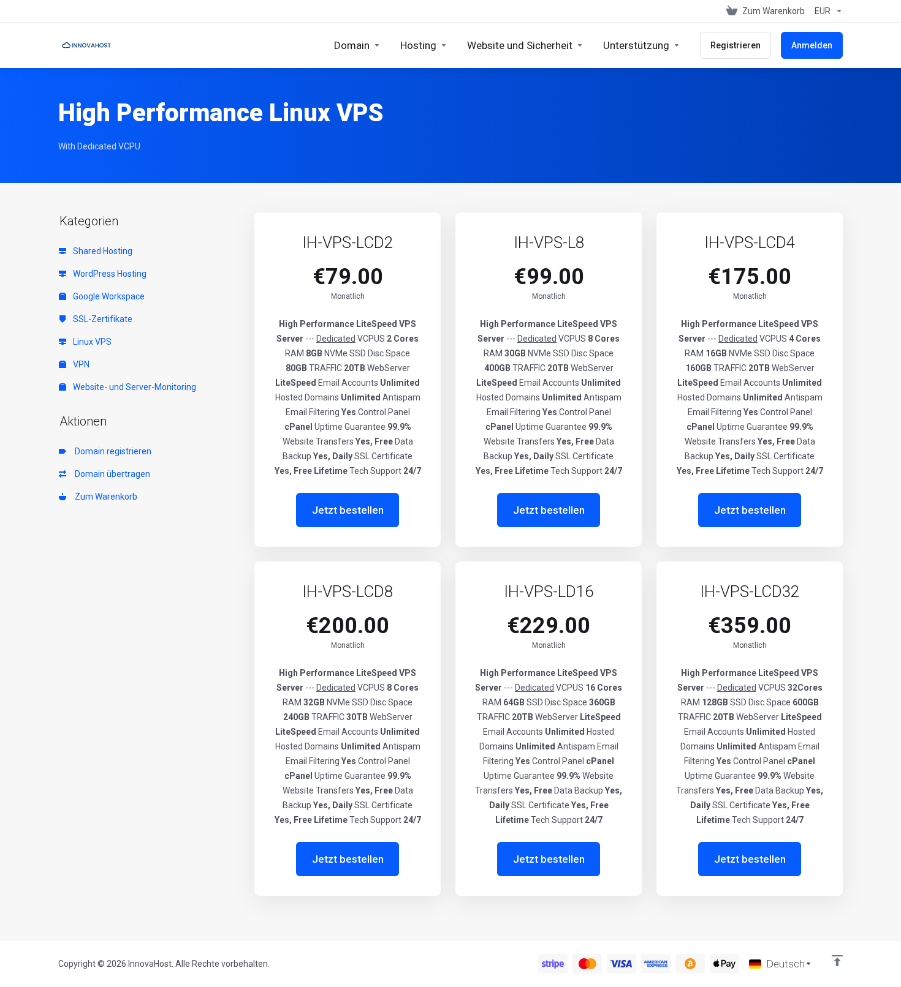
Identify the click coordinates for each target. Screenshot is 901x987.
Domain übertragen (110, 474)
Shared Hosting (101, 251)
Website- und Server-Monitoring (133, 387)
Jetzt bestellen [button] (348, 510)
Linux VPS (91, 342)
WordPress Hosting (108, 274)
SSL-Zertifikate (101, 319)
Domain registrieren (111, 451)
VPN (80, 364)
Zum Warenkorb (104, 496)
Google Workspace (108, 296)
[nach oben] (837, 960)
